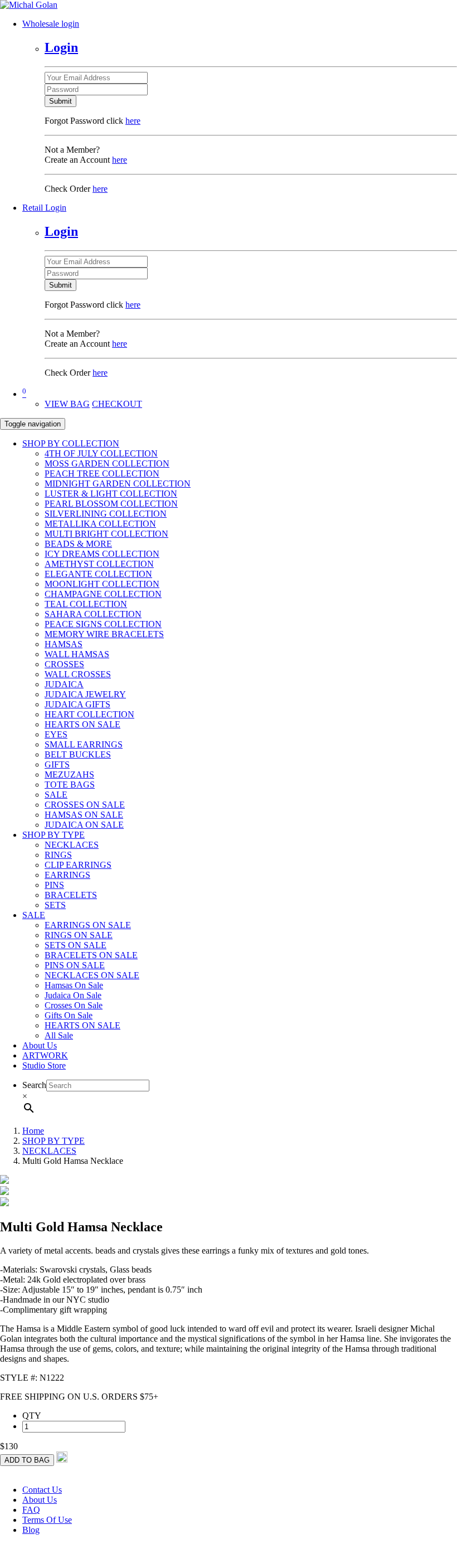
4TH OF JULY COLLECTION (101, 453)
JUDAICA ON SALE (84, 824)
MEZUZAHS (69, 774)
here (132, 120)
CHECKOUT (117, 404)
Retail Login (44, 207)
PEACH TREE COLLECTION (102, 473)
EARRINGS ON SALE (88, 925)
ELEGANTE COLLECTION (98, 574)
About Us (39, 1045)
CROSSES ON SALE (85, 804)
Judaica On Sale (73, 995)
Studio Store (44, 1065)
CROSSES (64, 664)
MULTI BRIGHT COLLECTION (106, 533)
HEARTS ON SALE (82, 724)
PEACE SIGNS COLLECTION (103, 624)
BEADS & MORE (78, 543)
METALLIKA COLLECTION (100, 523)
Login (61, 47)
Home (33, 1130)
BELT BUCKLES (78, 754)
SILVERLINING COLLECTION (106, 513)
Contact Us (42, 1489)
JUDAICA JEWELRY (85, 694)
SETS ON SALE (75, 945)
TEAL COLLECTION (86, 604)
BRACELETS (71, 895)
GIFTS (57, 764)
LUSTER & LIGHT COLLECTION (111, 493)
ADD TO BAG (27, 1460)
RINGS (58, 855)
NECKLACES (72, 844)
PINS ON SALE (75, 965)
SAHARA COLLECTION (93, 614)
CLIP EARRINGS (78, 865)
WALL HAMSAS (77, 654)
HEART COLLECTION (89, 714)
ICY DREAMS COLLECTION (102, 554)
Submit (60, 101)
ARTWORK (45, 1055)
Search (34, 1085)
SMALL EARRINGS (84, 744)
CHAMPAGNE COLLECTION (103, 594)
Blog (31, 1530)
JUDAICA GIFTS (77, 704)
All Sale (59, 1035)
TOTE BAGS (70, 784)
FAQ (31, 1509)
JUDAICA (64, 684)
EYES (56, 734)
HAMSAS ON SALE (84, 814)
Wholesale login (50, 23)
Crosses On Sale (74, 1005)
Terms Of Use (47, 1519)
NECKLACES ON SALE (92, 975)
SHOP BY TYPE (53, 834)
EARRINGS (67, 875)
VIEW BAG (67, 404)
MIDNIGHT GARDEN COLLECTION (118, 483)
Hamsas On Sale (74, 985)
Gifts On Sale (69, 1015)
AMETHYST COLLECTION (99, 564)
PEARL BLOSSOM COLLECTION (111, 503)
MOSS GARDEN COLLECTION (107, 463)
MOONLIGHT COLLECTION (102, 584)
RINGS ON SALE (79, 935)
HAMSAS (63, 644)
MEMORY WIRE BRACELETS (104, 634)
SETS (55, 905)
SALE (56, 794)
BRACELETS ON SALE (91, 955)
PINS (54, 885)
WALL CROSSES (78, 674)
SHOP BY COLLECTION (70, 443)
